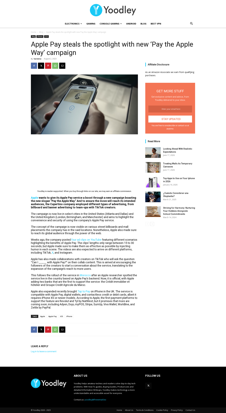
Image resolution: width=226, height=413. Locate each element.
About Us (129, 410)
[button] (191, 23)
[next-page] (152, 224)
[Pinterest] (48, 66)
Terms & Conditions (144, 410)
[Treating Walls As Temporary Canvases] (153, 167)
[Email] (62, 66)
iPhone (39, 36)
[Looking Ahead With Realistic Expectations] (153, 152)
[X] (41, 66)
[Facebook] (34, 66)
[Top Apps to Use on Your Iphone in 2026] (153, 182)
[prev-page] (147, 224)
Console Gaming (109, 23)
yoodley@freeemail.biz (95, 399)
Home (33, 32)
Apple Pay (52, 316)
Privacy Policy (177, 410)
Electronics (72, 23)
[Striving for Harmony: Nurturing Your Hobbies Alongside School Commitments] (153, 211)
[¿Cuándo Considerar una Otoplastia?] (153, 197)
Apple (42, 316)
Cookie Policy (162, 410)
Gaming (90, 23)
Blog (143, 23)
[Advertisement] (84, 159)
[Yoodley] (113, 10)
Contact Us (190, 410)
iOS (46, 36)
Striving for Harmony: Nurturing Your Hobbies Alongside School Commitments (179, 211)
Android (131, 23)
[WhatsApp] (55, 66)
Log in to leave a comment (43, 351)
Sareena (37, 59)
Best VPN (156, 23)
